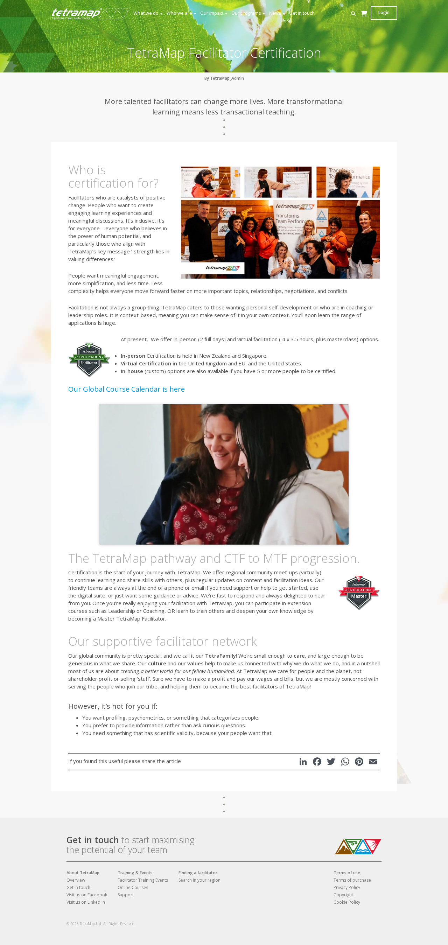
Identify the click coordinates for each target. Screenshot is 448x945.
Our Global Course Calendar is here (126, 389)
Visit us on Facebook (86, 895)
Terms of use (347, 873)
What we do (146, 13)
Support (126, 895)
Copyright (343, 895)
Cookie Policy (347, 902)
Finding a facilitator (197, 873)
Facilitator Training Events (143, 880)
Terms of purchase (352, 880)
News (275, 13)
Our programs (246, 13)
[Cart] (364, 20)
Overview (75, 880)
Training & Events (135, 873)
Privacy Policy (347, 887)
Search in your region (199, 880)
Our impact (211, 13)
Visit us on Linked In (85, 902)
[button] (353, 13)
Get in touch (302, 13)
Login (384, 12)
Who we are (179, 13)
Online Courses (133, 887)
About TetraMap (82, 873)
